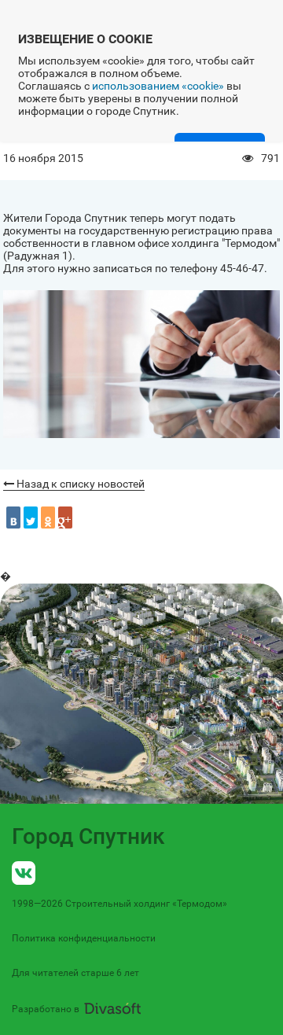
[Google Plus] (65, 517)
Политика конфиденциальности (84, 938)
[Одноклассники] (48, 517)
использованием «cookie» (158, 85)
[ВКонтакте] (13, 517)
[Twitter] (31, 517)
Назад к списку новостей (79, 483)
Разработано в (45, 1009)
